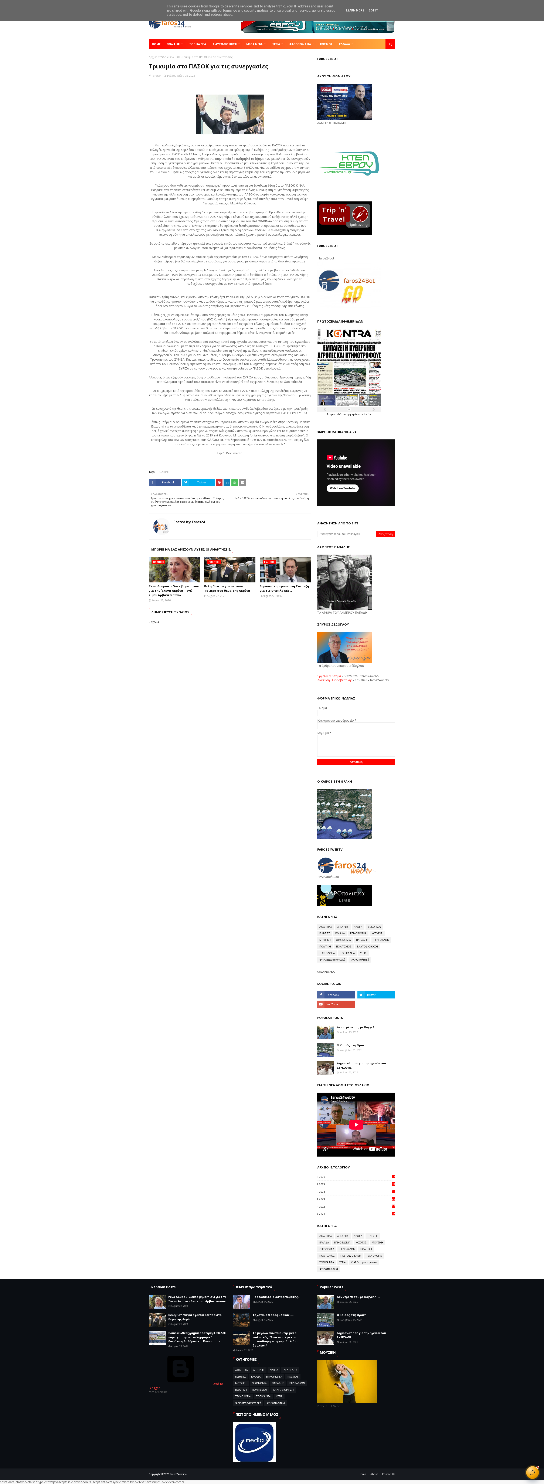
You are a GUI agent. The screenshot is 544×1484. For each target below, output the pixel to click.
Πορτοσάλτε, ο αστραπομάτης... (276, 1297)
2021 (357, 1214)
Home (362, 1474)
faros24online (178, 1474)
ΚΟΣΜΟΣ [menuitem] (326, 44)
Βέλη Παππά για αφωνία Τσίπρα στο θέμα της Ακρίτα (227, 588)
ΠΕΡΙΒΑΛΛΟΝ (381, 940)
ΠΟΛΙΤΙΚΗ (174, 57)
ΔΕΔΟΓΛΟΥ (374, 927)
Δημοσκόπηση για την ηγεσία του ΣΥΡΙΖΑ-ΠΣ (361, 1065)
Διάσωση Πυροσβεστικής (334, 680)
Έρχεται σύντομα (329, 676)
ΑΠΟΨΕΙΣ (342, 927)
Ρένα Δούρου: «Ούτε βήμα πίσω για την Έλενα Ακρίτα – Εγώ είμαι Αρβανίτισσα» (174, 590)
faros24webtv (326, 972)
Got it (373, 10)
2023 (357, 1199)
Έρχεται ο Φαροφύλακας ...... (274, 1315)
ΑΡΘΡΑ (358, 927)
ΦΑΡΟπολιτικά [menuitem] (300, 44)
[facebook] (336, 994)
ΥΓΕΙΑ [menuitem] (276, 44)
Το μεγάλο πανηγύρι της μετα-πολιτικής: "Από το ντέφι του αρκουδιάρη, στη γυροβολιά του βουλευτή (276, 1339)
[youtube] (336, 1004)
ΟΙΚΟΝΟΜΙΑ (343, 940)
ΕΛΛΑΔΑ (340, 933)
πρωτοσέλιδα (336, 414)
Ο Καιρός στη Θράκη (352, 1045)
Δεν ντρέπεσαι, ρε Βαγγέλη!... (358, 1027)
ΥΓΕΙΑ (363, 953)
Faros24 (157, 76)
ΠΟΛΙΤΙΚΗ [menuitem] (173, 44)
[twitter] (376, 994)
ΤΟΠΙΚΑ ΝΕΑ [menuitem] (197, 44)
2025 (357, 1184)
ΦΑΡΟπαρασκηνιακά (332, 959)
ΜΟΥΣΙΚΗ (325, 940)
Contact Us (388, 1474)
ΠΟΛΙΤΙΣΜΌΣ (343, 946)
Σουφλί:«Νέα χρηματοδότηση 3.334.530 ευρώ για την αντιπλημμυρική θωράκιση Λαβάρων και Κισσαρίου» (196, 1337)
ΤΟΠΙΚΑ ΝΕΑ (347, 953)
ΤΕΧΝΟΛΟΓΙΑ (327, 953)
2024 (357, 1192)
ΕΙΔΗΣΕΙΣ (324, 933)
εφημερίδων (353, 414)
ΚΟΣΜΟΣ (377, 933)
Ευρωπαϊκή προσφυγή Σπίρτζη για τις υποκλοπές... (284, 588)
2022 (357, 1206)
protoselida (366, 414)
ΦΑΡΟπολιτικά (360, 959)
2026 (357, 1177)
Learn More (355, 10)
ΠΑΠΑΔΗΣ (362, 940)
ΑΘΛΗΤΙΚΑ (325, 927)
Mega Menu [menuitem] (254, 44)
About (374, 1474)
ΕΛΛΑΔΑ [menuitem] (344, 44)
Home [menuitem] (156, 44)
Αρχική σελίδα (157, 57)
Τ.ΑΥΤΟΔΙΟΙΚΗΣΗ (367, 946)
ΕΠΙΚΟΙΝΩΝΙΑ (358, 933)
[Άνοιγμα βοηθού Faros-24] (532, 1472)
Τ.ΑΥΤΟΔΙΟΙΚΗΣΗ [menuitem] (224, 44)
